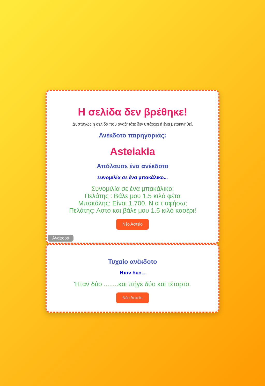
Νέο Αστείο (132, 224)
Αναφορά (60, 238)
